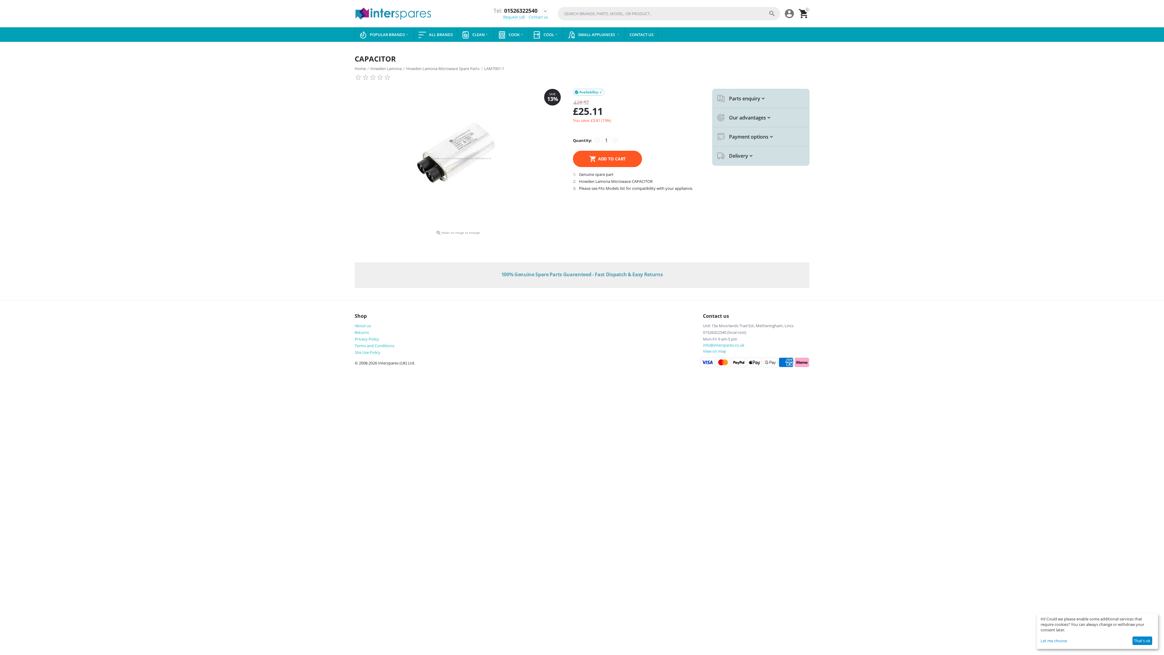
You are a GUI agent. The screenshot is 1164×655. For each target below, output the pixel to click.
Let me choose (1054, 640)
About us (363, 325)
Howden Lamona (386, 68)
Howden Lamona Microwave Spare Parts (443, 68)
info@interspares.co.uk (723, 345)
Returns (362, 332)
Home (360, 68)
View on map (714, 351)
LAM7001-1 (494, 68)
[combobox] (669, 13)
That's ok (1142, 640)
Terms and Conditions (374, 345)
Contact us (538, 17)
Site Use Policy (367, 352)
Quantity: (582, 140)
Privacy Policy (367, 339)
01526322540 (515, 11)
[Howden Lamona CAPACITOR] (458, 158)
